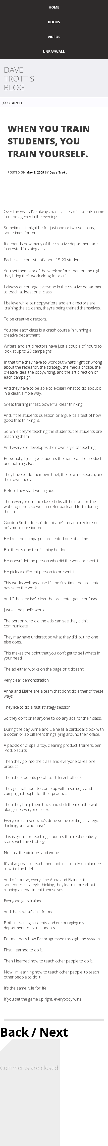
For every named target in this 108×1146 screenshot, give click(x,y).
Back (14, 1032)
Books (54, 22)
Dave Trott (58, 172)
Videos (54, 36)
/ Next (49, 1032)
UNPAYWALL (54, 51)
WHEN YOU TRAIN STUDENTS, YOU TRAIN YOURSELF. (49, 141)
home (54, 7)
